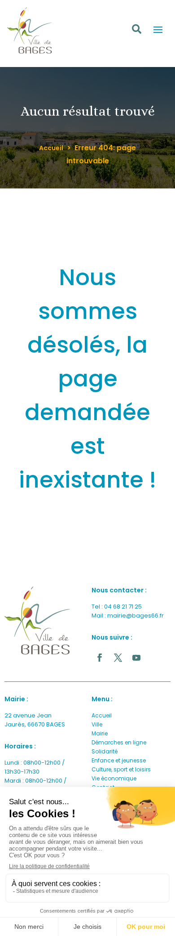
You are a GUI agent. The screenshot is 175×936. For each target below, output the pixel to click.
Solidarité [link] (105, 751)
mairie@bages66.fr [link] (135, 615)
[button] (158, 29)
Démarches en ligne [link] (119, 742)
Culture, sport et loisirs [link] (121, 769)
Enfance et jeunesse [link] (119, 760)
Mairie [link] (100, 733)
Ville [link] (97, 724)
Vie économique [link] (114, 778)
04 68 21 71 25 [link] (123, 606)
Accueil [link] (51, 147)
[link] (37, 620)
